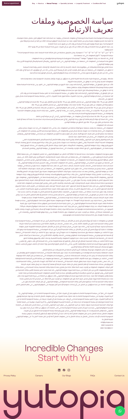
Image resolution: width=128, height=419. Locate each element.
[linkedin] (59, 370)
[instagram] (68, 370)
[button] (98, 3)
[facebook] (64, 370)
